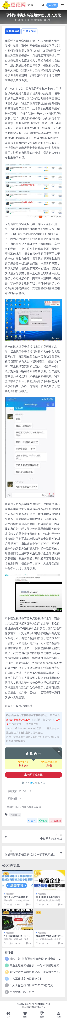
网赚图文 (15, 814)
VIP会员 (25, 762)
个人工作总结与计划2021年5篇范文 (31, 985)
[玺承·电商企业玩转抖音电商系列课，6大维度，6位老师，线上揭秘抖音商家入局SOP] (49, 880)
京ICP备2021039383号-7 (33, 1006)
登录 (53, 5)
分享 (33, 820)
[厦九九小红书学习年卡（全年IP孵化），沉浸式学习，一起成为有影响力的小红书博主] (17, 880)
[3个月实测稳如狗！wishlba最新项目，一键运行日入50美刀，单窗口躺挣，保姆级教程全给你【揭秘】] (17, 919)
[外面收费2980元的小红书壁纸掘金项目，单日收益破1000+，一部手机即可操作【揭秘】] (49, 919)
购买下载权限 (35, 774)
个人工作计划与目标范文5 (25, 978)
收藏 (44, 820)
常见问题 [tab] (31, 31)
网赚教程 (38, 20)
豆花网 (28, 1003)
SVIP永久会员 (50, 762)
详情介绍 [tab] (14, 31)
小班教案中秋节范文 (22, 992)
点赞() (57, 820)
